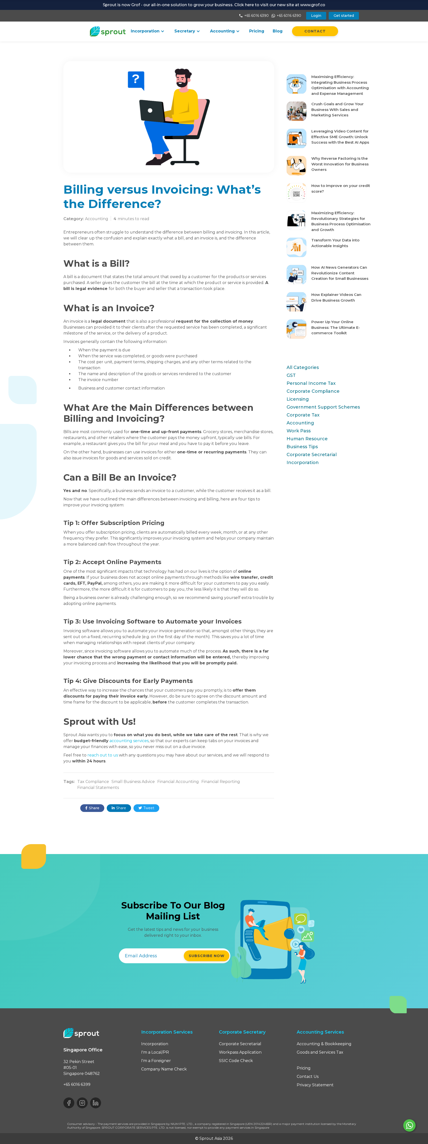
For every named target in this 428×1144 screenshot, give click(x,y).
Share (92, 808)
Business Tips (302, 446)
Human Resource (307, 439)
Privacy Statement (315, 1085)
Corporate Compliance (313, 391)
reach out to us (102, 755)
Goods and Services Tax (320, 1052)
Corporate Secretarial (312, 454)
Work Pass (299, 431)
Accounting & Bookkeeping (324, 1043)
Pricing (256, 31)
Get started (344, 15)
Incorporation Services (167, 1032)
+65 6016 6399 (76, 1084)
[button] (147, 31)
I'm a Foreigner (156, 1060)
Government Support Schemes (323, 407)
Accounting (300, 423)
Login (316, 15)
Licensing (298, 399)
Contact (315, 31)
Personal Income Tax (311, 383)
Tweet (146, 808)
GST (291, 375)
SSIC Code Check (236, 1060)
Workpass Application (240, 1052)
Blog (278, 31)
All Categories (303, 367)
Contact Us (308, 1076)
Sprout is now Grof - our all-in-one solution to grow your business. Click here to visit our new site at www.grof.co (214, 4)
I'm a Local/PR (155, 1052)
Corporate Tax (303, 415)
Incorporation (303, 462)
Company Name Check (164, 1069)
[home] (108, 31)
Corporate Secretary (242, 1032)
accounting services (129, 740)
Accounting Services (320, 1032)
